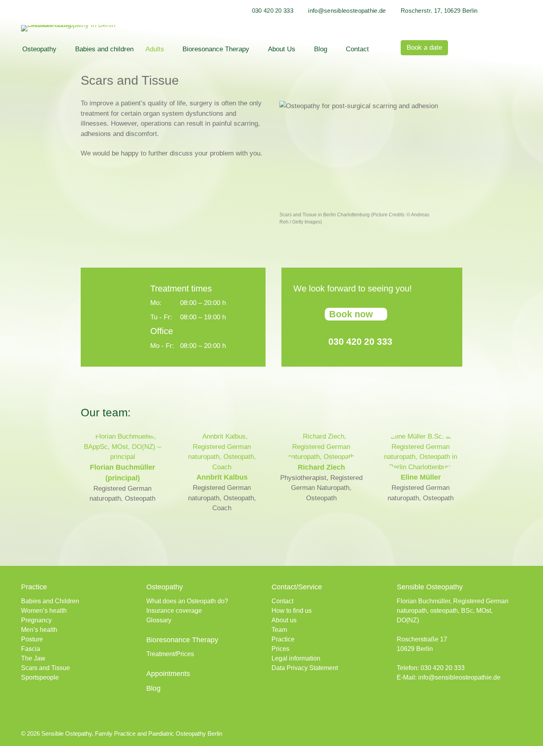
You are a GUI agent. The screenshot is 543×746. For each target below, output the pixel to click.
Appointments (168, 674)
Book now (351, 314)
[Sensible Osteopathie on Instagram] (416, 700)
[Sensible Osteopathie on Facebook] (402, 700)
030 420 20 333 (272, 10)
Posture (32, 639)
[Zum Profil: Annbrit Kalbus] (222, 467)
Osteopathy (39, 49)
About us (284, 620)
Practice (283, 639)
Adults (154, 49)
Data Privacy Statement (305, 667)
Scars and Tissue (45, 667)
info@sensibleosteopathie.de (347, 10)
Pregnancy (36, 620)
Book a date (424, 47)
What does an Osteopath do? (187, 601)
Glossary (158, 620)
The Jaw (33, 658)
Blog (320, 49)
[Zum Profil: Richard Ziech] (321, 456)
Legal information (296, 658)
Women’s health (44, 610)
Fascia (30, 648)
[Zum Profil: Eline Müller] (420, 467)
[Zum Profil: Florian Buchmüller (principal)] (122, 456)
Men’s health (39, 629)
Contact (357, 49)
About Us (281, 49)
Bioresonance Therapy (215, 49)
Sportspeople (40, 677)
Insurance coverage (174, 610)
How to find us (292, 610)
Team (279, 629)
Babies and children (104, 49)
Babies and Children (50, 601)
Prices (280, 648)
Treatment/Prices (170, 654)
